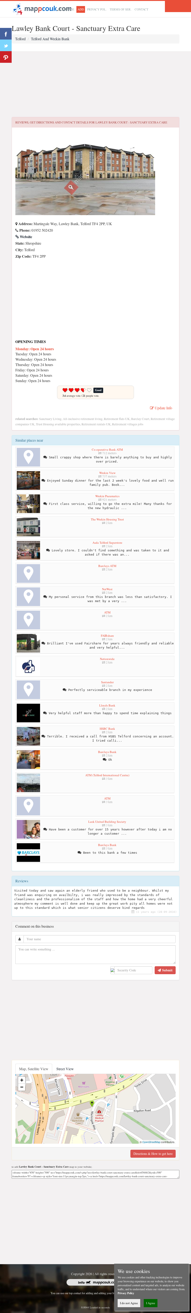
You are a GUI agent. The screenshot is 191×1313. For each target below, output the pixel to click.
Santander (107, 682)
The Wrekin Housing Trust (107, 519)
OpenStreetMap (151, 1142)
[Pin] (6, 57)
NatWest (107, 589)
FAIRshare (107, 635)
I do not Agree (129, 1303)
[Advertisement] (95, 84)
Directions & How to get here (153, 1153)
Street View (65, 1068)
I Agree (150, 1303)
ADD (81, 9)
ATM (107, 612)
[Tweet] (6, 45)
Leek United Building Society (107, 822)
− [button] (21, 1087)
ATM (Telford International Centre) (107, 775)
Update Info (163, 407)
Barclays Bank (107, 752)
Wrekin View (107, 473)
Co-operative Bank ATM (107, 449)
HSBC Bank (107, 728)
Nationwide (107, 659)
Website (25, 236)
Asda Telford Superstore (107, 542)
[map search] (41, 8)
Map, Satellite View (33, 1068)
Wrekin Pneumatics (107, 496)
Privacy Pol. (96, 9)
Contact (141, 9)
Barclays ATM (107, 566)
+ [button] (21, 1080)
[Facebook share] (6, 34)
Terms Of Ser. (120, 9)
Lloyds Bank (107, 705)
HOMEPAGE (66, 9)
